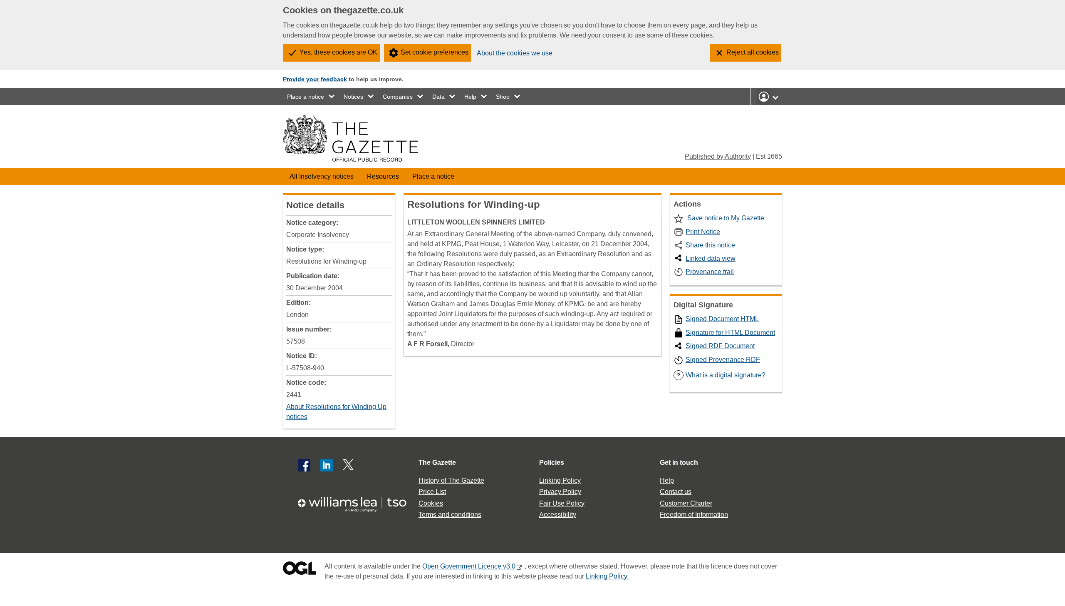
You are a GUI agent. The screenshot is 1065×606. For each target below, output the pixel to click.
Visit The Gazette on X (349, 465)
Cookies (431, 503)
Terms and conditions (450, 514)
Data (438, 96)
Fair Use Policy (562, 503)
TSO (357, 501)
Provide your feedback (315, 79)
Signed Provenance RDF (723, 359)
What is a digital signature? (721, 375)
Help (470, 96)
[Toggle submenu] (332, 96)
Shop (503, 96)
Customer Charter (686, 503)
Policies (551, 462)
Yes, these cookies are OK (338, 52)
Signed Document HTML (722, 318)
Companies (398, 96)
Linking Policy (560, 480)
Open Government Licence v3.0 (468, 566)
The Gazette (437, 462)
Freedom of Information (694, 514)
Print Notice (703, 231)
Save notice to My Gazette (725, 218)
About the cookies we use (514, 53)
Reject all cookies (752, 52)
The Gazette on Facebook (304, 465)
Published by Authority (718, 156)
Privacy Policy (560, 491)
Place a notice (305, 96)
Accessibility (557, 514)
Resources (383, 176)
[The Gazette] (350, 138)
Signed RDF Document (720, 345)
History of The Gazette (451, 480)
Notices (353, 96)
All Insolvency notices (322, 176)
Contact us (675, 491)
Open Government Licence (299, 570)
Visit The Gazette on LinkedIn (326, 465)
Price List (432, 491)
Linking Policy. (607, 576)
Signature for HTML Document (730, 332)
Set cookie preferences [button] (434, 52)
